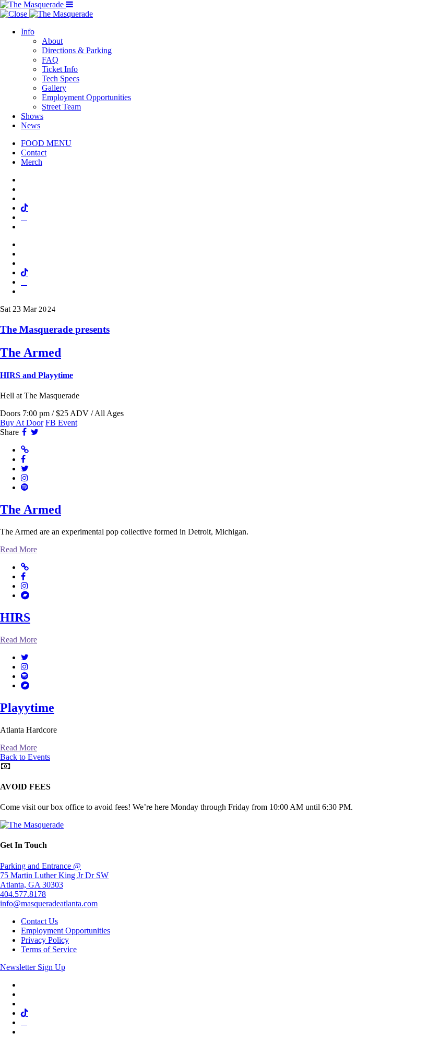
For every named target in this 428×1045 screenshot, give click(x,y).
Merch (31, 161)
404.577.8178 (23, 894)
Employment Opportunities (86, 97)
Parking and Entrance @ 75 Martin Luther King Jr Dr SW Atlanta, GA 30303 (54, 875)
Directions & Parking (77, 50)
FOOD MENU (46, 143)
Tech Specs (60, 78)
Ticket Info (60, 69)
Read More (18, 549)
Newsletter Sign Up (32, 967)
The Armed (30, 509)
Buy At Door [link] (21, 422)
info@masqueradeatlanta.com (49, 903)
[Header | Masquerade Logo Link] (33, 4)
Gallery (54, 87)
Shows (32, 116)
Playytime (27, 707)
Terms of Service (49, 949)
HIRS (15, 617)
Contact (33, 152)
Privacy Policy (45, 939)
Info (27, 31)
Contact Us (39, 921)
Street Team (61, 106)
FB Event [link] (61, 422)
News (30, 125)
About (52, 41)
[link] (214, 352)
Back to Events (25, 756)
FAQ (50, 59)
